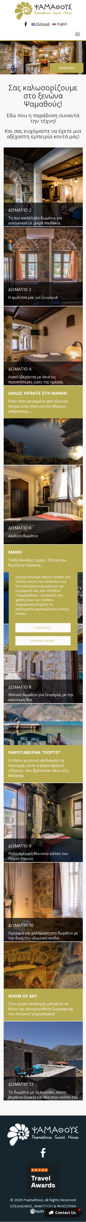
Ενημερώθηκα (43, 640)
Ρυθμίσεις (43, 627)
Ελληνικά (42, 24)
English (61, 24)
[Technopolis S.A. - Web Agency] (43, 1210)
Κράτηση (66, 67)
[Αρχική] (43, 11)
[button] (62, 1212)
